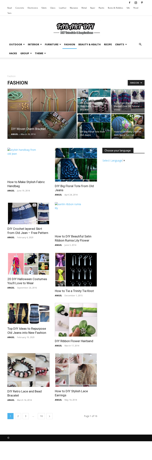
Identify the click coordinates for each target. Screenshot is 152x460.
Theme (39, 53)
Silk (128, 8)
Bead (9, 8)
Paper (92, 8)
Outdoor (15, 44)
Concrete (19, 8)
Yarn (9, 13)
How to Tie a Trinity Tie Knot (74, 291)
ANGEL (14, 134)
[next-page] (49, 416)
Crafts (119, 44)
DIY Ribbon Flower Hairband (74, 341)
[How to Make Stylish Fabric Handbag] (28, 162)
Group (24, 53)
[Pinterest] (142, 2)
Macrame (74, 8)
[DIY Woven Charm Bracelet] (42, 123)
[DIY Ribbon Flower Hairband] (76, 320)
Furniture (51, 44)
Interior (33, 44)
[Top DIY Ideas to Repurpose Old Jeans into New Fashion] (28, 313)
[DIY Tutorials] (76, 28)
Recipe (108, 44)
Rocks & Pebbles (115, 8)
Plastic (101, 8)
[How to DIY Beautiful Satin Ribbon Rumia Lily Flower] (76, 217)
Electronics (33, 8)
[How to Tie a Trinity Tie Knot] (76, 269)
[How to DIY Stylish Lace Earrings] (76, 370)
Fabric (44, 8)
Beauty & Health (89, 44)
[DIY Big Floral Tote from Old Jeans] (94, 130)
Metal (84, 8)
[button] (140, 44)
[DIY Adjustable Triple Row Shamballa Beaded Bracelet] (94, 102)
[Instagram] (135, 2)
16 (41, 416)
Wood (135, 8)
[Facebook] (129, 2)
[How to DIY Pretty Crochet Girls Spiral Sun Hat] (128, 126)
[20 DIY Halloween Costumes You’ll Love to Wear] (28, 263)
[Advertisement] (76, 65)
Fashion (69, 44)
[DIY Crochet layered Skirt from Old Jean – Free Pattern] (28, 213)
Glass (52, 8)
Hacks (13, 53)
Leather (62, 8)
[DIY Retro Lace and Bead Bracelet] (28, 370)
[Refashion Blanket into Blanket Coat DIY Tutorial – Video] (128, 100)
